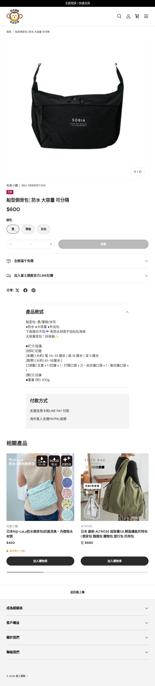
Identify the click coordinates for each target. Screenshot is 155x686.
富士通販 (20, 676)
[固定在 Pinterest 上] (33, 290)
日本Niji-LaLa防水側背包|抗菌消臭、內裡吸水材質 (39, 533)
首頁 (8, 32)
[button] (137, 16)
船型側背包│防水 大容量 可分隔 (32, 32)
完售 (103, 244)
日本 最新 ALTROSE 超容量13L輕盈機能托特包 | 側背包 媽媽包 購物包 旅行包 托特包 (114, 533)
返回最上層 (77, 592)
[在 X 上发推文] (17, 290)
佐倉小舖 (12, 185)
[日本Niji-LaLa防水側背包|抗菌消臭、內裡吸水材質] (40, 487)
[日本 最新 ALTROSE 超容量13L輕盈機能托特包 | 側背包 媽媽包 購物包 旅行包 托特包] (115, 487)
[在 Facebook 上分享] (25, 290)
